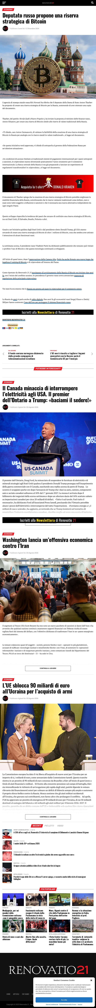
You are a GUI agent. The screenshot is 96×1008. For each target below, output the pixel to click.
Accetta (64, 1000)
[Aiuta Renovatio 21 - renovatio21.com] (48, 312)
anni (15, 299)
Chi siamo (25, 994)
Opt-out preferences (52, 1004)
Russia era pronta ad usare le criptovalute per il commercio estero (54, 289)
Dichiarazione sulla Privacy (67, 1004)
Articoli (16, 994)
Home (8, 994)
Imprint (80, 1004)
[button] (91, 980)
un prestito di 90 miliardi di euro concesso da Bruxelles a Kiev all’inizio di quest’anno (51, 780)
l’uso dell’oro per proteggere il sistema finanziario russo (47, 302)
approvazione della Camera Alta (42, 259)
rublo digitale (37, 299)
